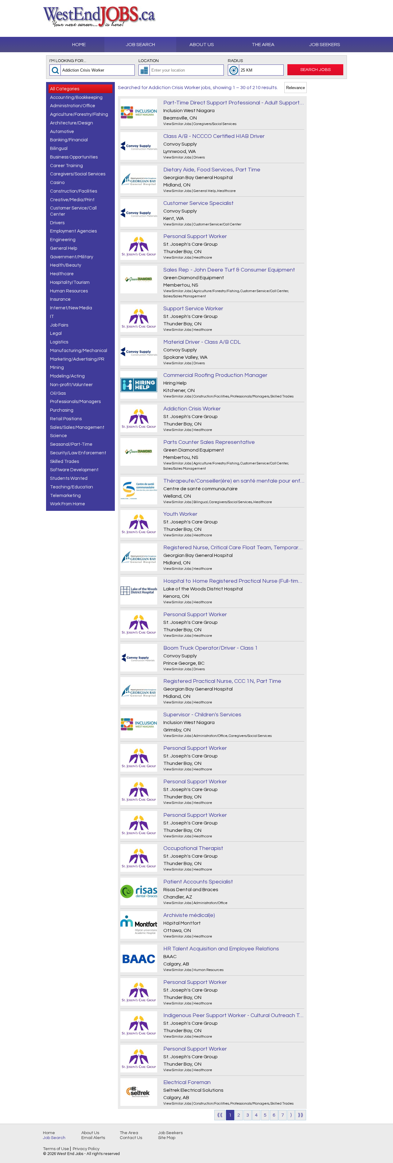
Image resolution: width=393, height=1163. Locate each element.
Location (148, 61)
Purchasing (61, 410)
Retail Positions (66, 419)
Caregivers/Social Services (77, 174)
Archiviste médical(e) (189, 915)
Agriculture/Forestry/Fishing (79, 114)
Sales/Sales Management (77, 427)
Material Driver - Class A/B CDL (202, 342)
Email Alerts (93, 1138)
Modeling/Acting (67, 376)
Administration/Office (72, 106)
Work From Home (67, 504)
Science (58, 435)
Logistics (59, 342)
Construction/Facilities (73, 191)
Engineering (63, 239)
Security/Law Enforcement (78, 453)
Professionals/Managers (75, 401)
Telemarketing (65, 495)
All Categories (64, 89)
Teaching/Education (71, 487)
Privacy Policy (86, 1149)
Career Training (66, 165)
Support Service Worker (193, 308)
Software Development (74, 470)
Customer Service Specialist (198, 203)
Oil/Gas (58, 393)
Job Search (140, 44)
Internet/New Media (71, 308)
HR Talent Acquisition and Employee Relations (221, 949)
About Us (201, 44)
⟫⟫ (300, 1115)
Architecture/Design (71, 123)
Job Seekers (324, 44)
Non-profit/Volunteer (71, 384)
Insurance (60, 299)
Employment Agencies (73, 231)
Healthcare (62, 274)
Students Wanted (69, 478)
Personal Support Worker (195, 236)
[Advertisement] (328, 174)
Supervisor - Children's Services (202, 715)
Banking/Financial (69, 140)
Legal (56, 333)
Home (79, 44)
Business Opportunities (74, 157)
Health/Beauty (65, 265)
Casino (57, 182)
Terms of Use (56, 1149)
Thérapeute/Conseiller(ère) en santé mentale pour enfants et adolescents (233, 481)
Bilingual (59, 148)
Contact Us (131, 1138)
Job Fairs (59, 325)
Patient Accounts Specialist (198, 882)
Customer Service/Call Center (73, 211)
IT (52, 316)
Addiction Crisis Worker (192, 409)
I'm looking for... (67, 61)
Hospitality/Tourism (70, 282)
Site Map (166, 1138)
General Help (63, 248)
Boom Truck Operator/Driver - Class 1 (210, 648)
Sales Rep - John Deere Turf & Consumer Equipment (229, 270)
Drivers (57, 223)
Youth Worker (180, 514)
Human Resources (69, 291)
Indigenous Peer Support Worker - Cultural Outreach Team (233, 1015)
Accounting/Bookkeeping (76, 97)
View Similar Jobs (177, 124)
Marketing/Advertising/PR (77, 359)
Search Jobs (315, 69)
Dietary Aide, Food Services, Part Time (211, 170)
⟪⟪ (220, 1115)
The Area (263, 44)
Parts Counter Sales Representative (209, 442)
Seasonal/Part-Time (71, 444)
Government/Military (71, 257)
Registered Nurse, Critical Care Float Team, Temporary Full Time (233, 547)
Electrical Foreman (187, 1082)
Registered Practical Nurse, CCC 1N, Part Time (222, 681)
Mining (57, 367)
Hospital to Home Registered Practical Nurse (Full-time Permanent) (233, 581)
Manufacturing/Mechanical (78, 350)
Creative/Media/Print (72, 200)
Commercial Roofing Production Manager (215, 375)
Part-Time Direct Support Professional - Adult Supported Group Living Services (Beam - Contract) (233, 103)
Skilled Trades (64, 461)
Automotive (62, 131)
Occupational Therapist (193, 848)
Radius (235, 61)
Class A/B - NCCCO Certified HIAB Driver (214, 136)
